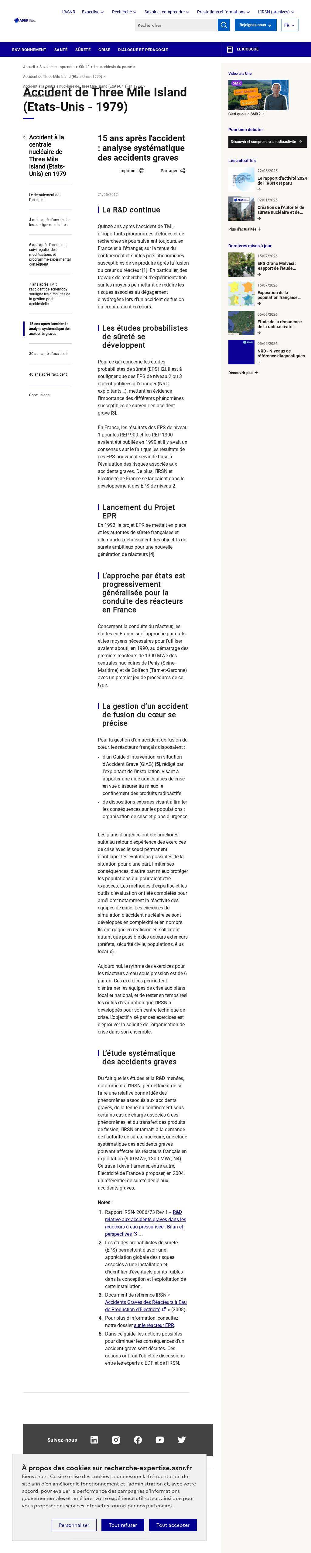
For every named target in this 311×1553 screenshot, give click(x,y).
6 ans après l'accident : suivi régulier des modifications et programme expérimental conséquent (50, 254)
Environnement (29, 50)
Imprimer (128, 170)
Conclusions (39, 395)
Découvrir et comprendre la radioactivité (263, 142)
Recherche (122, 11)
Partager (169, 170)
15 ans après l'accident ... (43, 96)
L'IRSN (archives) (274, 11)
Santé (61, 50)
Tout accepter (173, 1525)
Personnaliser (74, 1525)
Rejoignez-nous (253, 25)
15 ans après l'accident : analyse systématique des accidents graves (49, 329)
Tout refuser (123, 1525)
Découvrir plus (241, 372)
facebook (138, 1439)
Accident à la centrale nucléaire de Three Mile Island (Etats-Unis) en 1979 (82, 86)
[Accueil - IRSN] (25, 20)
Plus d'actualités (242, 229)
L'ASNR (68, 11)
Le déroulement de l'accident (44, 197)
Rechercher (224, 25)
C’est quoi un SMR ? (244, 114)
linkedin (94, 1439)
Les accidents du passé (113, 67)
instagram (116, 1439)
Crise (104, 50)
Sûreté (83, 50)
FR (286, 25)
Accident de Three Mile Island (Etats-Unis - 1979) (62, 77)
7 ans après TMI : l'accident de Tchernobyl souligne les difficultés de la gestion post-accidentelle (49, 294)
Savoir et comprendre (165, 11)
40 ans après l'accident (48, 374)
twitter (181, 1439)
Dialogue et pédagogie (143, 50)
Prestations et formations (221, 11)
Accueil (29, 67)
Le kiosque (247, 49)
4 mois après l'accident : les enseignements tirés (49, 222)
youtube (159, 1439)
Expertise (90, 11)
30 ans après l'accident (48, 354)
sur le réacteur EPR (154, 1325)
